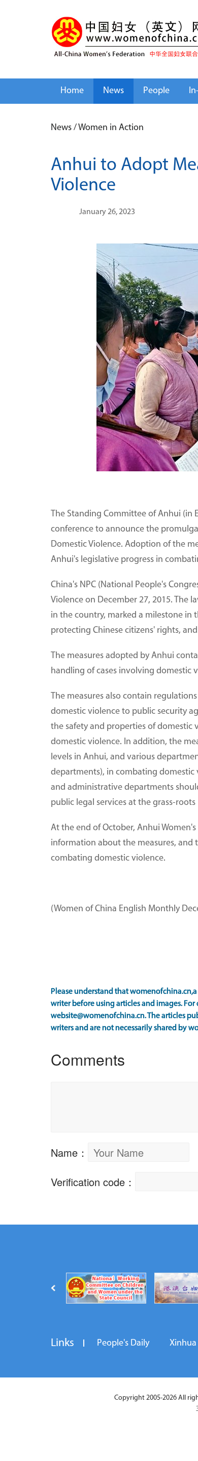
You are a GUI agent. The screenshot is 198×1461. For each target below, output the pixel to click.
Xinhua (183, 1343)
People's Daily (123, 1343)
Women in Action (111, 128)
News (113, 91)
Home (72, 91)
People (156, 91)
